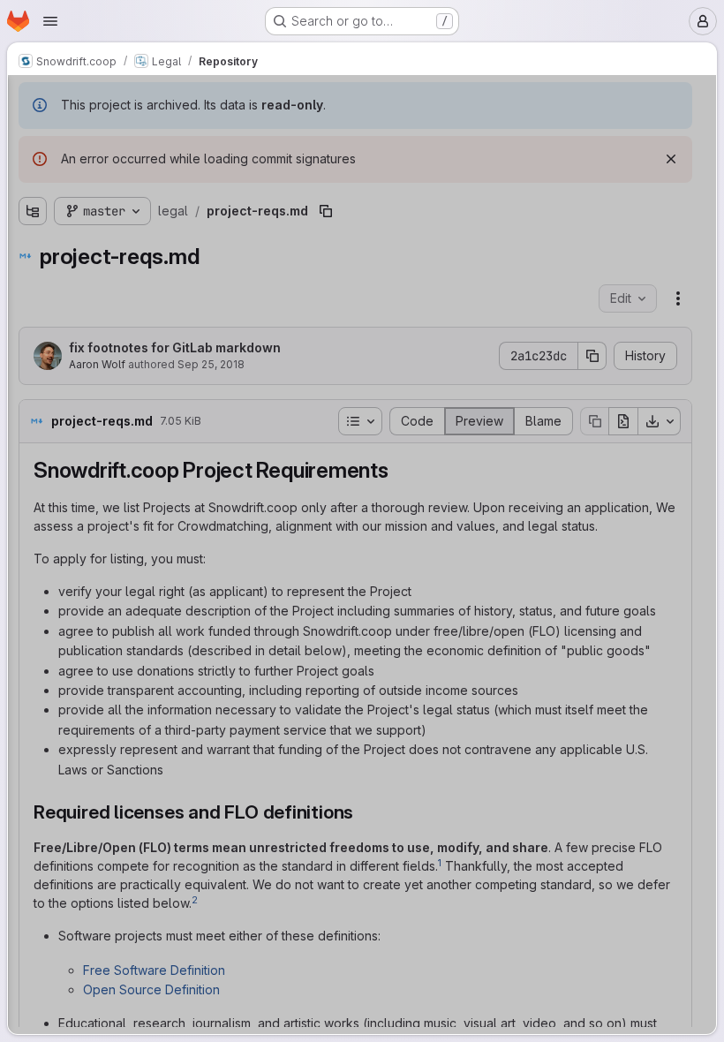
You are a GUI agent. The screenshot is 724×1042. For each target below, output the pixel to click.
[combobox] (146, 134)
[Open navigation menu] (50, 21)
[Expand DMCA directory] (32, 166)
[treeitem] (147, 166)
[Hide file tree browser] (33, 100)
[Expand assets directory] (32, 194)
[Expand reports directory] (32, 222)
